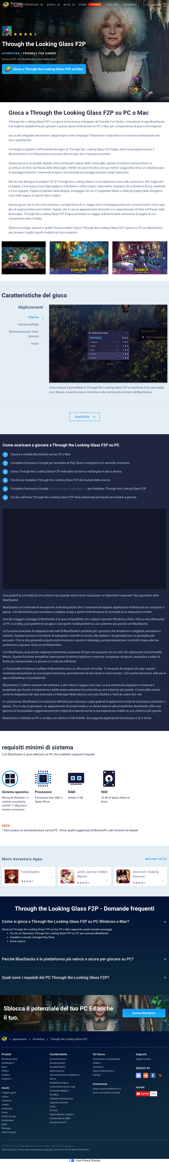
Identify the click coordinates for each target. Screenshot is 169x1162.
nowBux (6, 1074)
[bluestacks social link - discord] (138, 1075)
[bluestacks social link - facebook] (153, 1075)
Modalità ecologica (59, 1082)
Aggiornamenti (143, 1059)
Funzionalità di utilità (60, 1118)
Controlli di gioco (58, 1059)
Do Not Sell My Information (77, 1149)
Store (89, 4)
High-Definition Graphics (62, 1114)
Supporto (129, 4)
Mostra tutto (156, 859)
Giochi (51, 4)
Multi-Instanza (57, 1071)
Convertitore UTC (58, 1122)
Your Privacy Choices (88, 1160)
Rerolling (54, 1094)
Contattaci (98, 1067)
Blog (67, 4)
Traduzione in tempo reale (62, 1086)
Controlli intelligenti (59, 1090)
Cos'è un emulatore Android (106, 1092)
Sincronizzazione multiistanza (64, 1074)
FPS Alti (53, 1110)
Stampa (97, 1074)
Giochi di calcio (9, 1132)
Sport (4, 1124)
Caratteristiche (28, 4)
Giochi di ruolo (9, 1116)
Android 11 (7, 1078)
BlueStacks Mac (9, 1059)
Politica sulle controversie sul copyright (35, 1149)
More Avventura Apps (22, 859)
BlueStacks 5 (8, 1063)
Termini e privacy (9, 1149)
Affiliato (112, 4)
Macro (53, 1078)
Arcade (5, 1104)
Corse (4, 1112)
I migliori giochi (9, 1092)
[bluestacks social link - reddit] (145, 1075)
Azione (5, 1096)
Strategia (6, 1128)
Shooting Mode (57, 1063)
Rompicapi (7, 1108)
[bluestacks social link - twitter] (160, 1075)
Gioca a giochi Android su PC (107, 1088)
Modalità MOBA (57, 1067)
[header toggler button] (164, 4)
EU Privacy (59, 1149)
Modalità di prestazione (61, 1098)
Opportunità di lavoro (103, 1071)
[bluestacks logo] (8, 5)
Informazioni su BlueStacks (106, 1059)
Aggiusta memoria (59, 1102)
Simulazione (8, 1120)
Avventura (11, 53)
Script (52, 1106)
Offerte (5, 1071)
